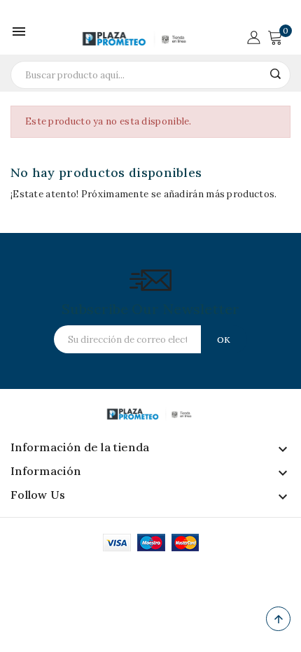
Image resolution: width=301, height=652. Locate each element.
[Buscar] (275, 74)
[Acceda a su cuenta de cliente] (253, 36)
